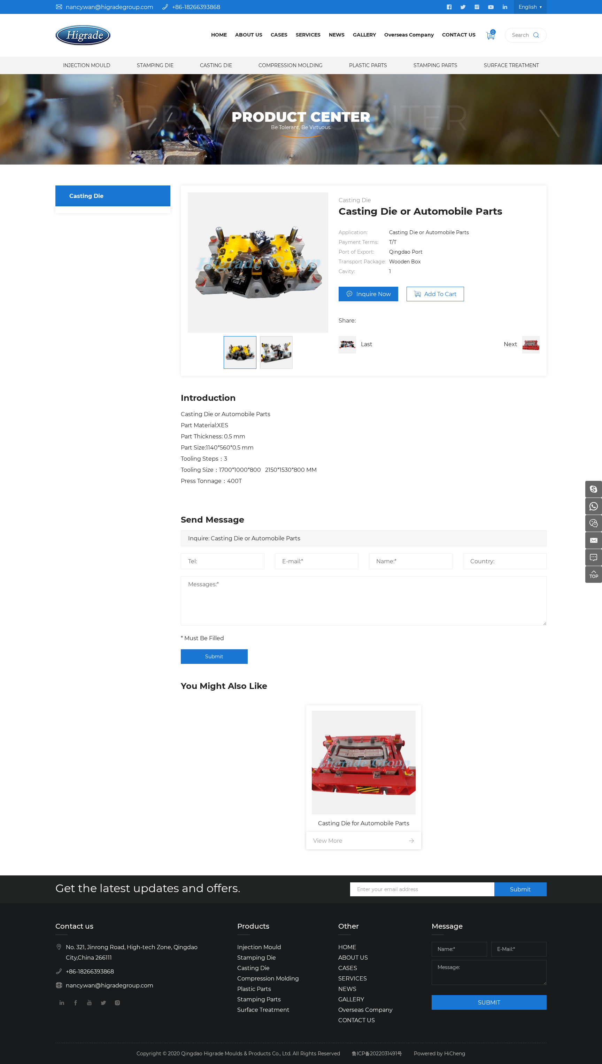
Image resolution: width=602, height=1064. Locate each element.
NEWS (337, 34)
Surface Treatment (511, 65)
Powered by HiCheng (439, 1053)
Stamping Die (155, 65)
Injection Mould (86, 65)
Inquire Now (373, 293)
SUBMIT (489, 1002)
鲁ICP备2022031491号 (377, 1053)
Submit (214, 656)
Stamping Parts (435, 65)
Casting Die (216, 65)
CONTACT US (459, 34)
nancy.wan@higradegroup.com (109, 6)
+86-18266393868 (196, 6)
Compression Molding (290, 65)
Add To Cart (440, 293)
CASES (279, 34)
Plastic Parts (368, 65)
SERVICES (308, 34)
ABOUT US (248, 34)
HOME (219, 34)
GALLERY (364, 34)
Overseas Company (409, 34)
